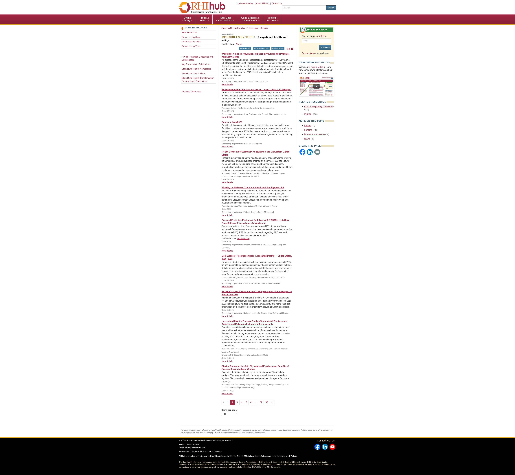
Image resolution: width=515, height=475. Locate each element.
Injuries (307, 114)
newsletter (321, 36)
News (307, 139)
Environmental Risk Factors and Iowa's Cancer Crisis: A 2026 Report (256, 89)
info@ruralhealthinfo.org (195, 447)
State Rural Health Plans (193, 73)
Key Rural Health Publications (196, 64)
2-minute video (316, 67)
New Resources (189, 32)
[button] (302, 151)
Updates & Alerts (245, 3)
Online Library (186, 19)
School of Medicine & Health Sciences (253, 456)
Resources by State (191, 37)
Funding (308, 130)
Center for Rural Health (211, 456)
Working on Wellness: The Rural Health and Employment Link (253, 187)
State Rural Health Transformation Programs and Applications (198, 79)
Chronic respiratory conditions (318, 106)
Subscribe (325, 47)
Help (288, 49)
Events (307, 125)
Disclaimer (195, 451)
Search (331, 8)
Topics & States (204, 19)
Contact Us (277, 3)
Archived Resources (191, 92)
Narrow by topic (278, 48)
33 (267, 402)
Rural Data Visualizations (224, 19)
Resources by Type (191, 46)
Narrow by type (245, 48)
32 (261, 402)
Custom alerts (308, 53)
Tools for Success (271, 19)
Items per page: (229, 410)
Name (239, 44)
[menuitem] (187, 19)
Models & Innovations (314, 134)
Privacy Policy (207, 451)
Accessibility (184, 451)
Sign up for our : (314, 36)
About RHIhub (262, 3)
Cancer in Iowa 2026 (232, 122)
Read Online (243, 238)
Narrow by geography (261, 48)
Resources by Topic (191, 42)
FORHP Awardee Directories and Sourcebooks (197, 58)
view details (227, 84)
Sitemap (218, 451)
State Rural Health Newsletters (196, 69)
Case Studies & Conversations (250, 19)
